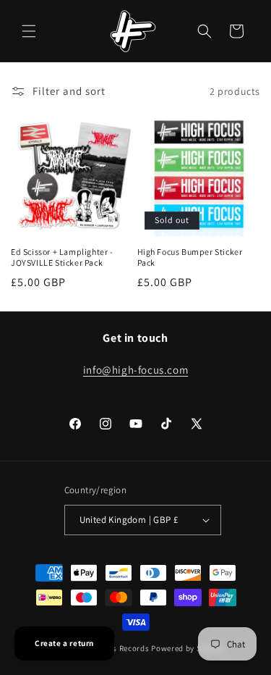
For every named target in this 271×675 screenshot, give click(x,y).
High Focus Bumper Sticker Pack (190, 257)
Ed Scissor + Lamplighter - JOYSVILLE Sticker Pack (62, 257)
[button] (29, 31)
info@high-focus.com (135, 370)
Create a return (64, 643)
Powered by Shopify (188, 648)
